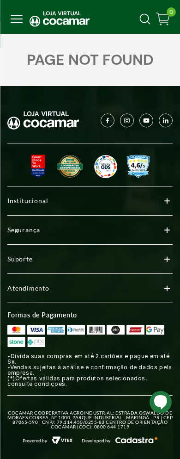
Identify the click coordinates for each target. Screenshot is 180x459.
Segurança (23, 230)
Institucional (27, 201)
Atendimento (28, 288)
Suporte (20, 259)
